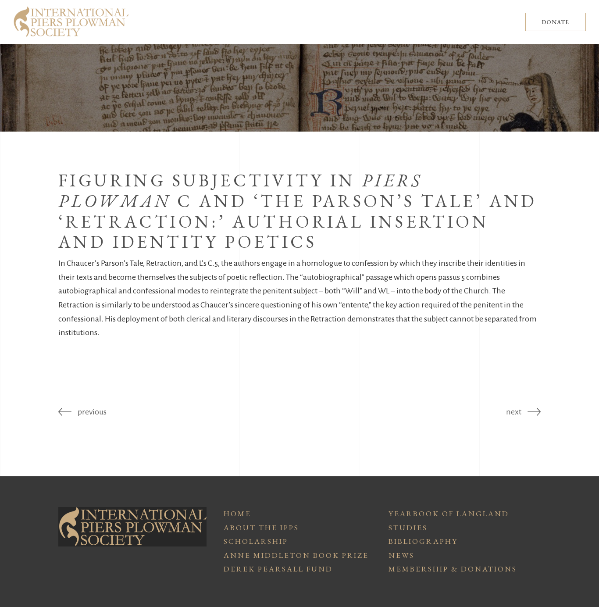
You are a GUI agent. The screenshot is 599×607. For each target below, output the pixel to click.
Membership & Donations (453, 569)
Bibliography (423, 541)
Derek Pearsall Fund (278, 569)
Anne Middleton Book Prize (296, 555)
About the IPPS (261, 527)
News (401, 555)
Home (237, 513)
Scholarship (256, 541)
